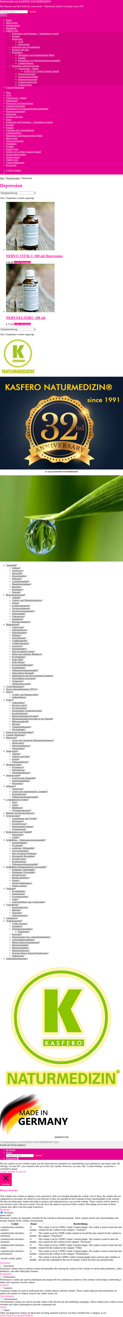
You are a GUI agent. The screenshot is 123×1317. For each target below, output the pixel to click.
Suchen (33, 12)
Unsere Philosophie (15, 87)
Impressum (17, 39)
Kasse (9, 20)
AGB (20, 41)
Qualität (22, 58)
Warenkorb (11, 28)
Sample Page (12, 149)
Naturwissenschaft (26, 74)
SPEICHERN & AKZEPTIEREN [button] (16, 1315)
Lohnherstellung (25, 63)
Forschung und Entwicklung (25, 66)
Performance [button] (6, 1274)
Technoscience (25, 85)
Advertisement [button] (7, 1296)
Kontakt (16, 36)
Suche (9, 1152)
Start (8, 92)
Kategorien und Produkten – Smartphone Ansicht (35, 33)
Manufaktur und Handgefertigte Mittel (36, 55)
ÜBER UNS (12, 31)
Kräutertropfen (13, 25)
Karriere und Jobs (20, 49)
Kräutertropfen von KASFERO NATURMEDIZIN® (25, 1)
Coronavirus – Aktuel (28, 68)
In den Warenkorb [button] (22, 262)
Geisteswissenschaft (27, 82)
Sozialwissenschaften (28, 76)
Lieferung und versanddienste (26, 47)
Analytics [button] (4, 1285)
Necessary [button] (5, 1209)
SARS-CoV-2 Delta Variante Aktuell (41, 71)
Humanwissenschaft (27, 79)
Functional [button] (5, 1263)
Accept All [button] (21, 1171)
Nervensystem (13, 178)
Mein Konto (12, 23)
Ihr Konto (10, 1150)
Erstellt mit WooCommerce (13, 1145)
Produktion (17, 52)
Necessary (8, 1212)
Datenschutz (24, 44)
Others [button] (3, 1307)
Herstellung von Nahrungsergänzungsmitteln (39, 60)
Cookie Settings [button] (7, 1171)
